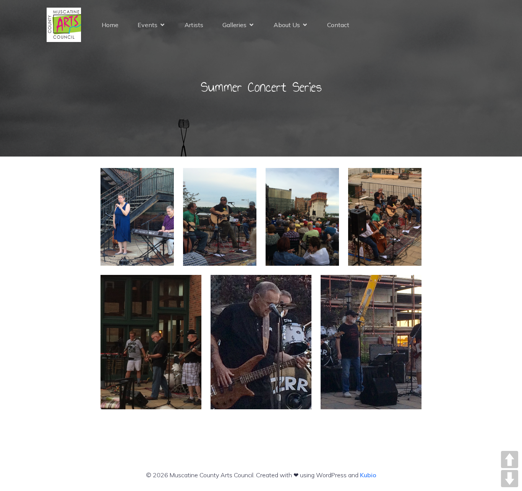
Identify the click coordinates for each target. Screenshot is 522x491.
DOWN (509, 478)
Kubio (368, 475)
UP (509, 459)
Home (110, 25)
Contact (338, 25)
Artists (194, 25)
